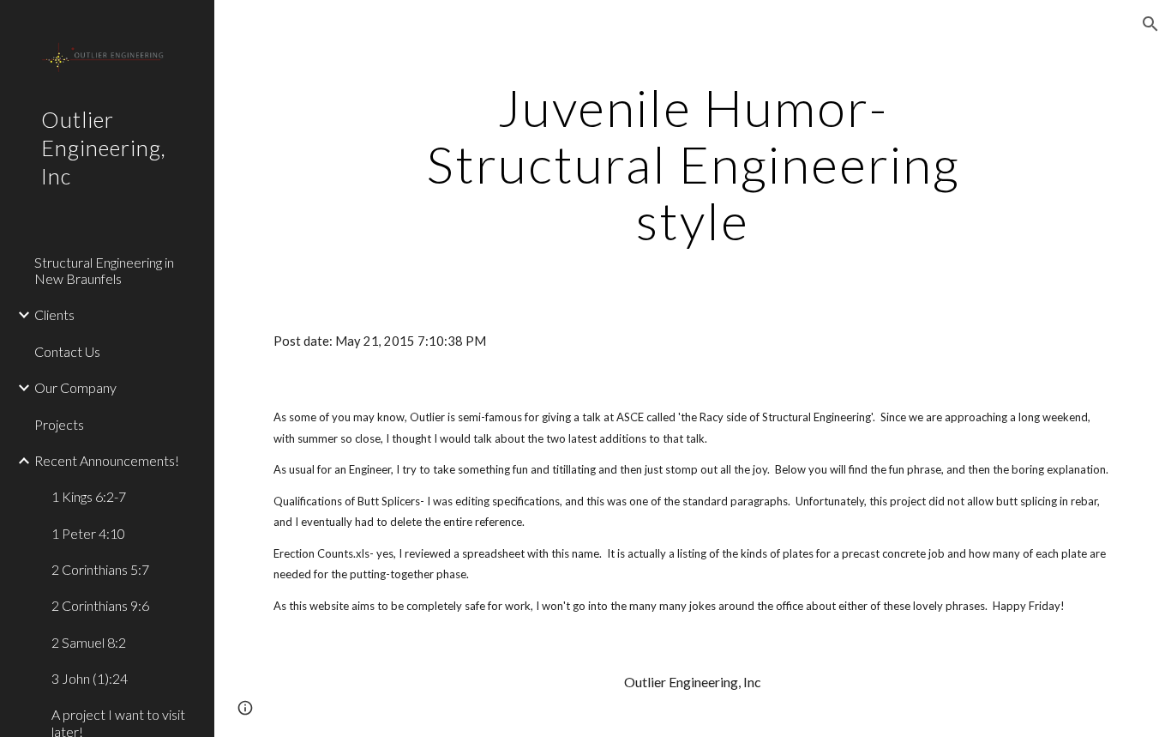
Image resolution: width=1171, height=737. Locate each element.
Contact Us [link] (67, 351)
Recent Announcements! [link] (106, 460)
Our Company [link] (75, 387)
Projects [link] (59, 424)
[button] (1150, 24)
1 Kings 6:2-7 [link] (88, 496)
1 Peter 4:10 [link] (88, 533)
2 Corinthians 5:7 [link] (100, 569)
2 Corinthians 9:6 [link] (100, 605)
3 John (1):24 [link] (89, 678)
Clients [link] (54, 314)
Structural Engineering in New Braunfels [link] (104, 270)
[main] (693, 164)
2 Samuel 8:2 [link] (88, 642)
